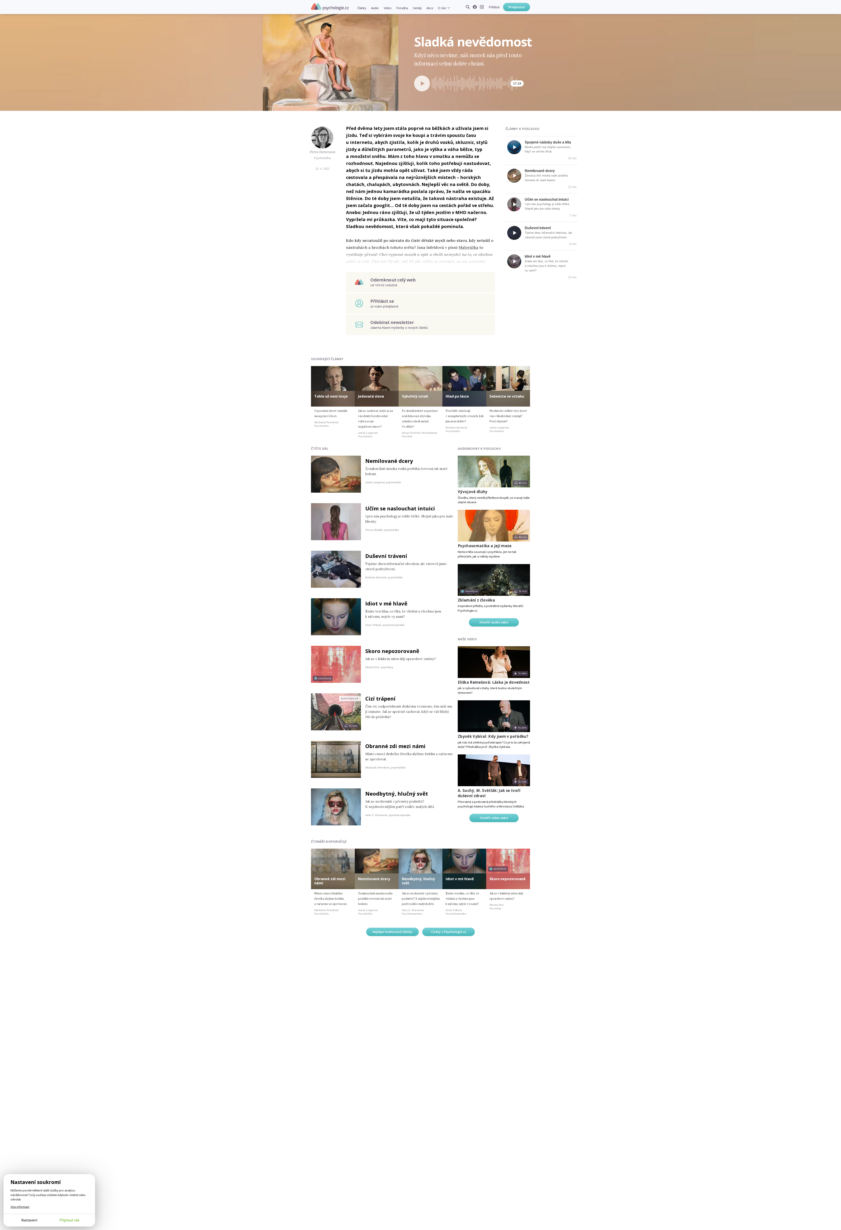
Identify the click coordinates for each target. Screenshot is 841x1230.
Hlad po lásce (457, 396)
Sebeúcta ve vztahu (506, 396)
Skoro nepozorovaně (392, 651)
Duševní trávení (538, 228)
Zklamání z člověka (476, 600)
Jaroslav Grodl (285, 106)
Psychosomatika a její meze (485, 545)
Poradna (402, 8)
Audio (375, 8)
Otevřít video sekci (494, 818)
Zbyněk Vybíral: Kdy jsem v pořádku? (493, 736)
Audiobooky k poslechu (479, 448)
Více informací (20, 1207)
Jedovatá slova (371, 396)
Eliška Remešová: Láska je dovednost (494, 682)
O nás (442, 8)
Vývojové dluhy (473, 491)
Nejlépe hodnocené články (392, 932)
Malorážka (468, 247)
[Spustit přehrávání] (422, 83)
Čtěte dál (320, 448)
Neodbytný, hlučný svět (396, 793)
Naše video (467, 639)
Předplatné (516, 7)
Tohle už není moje (331, 396)
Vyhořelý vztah (415, 396)
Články (361, 8)
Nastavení (29, 1220)
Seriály (417, 8)
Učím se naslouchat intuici (547, 199)
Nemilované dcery (540, 171)
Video (388, 8)
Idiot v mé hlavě (538, 256)
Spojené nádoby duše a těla (548, 142)
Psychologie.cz (330, 6)
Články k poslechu (522, 129)
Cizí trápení (380, 698)
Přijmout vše (69, 1220)
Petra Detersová (322, 152)
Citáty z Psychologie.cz (448, 932)
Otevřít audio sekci (493, 622)
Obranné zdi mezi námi (395, 746)
